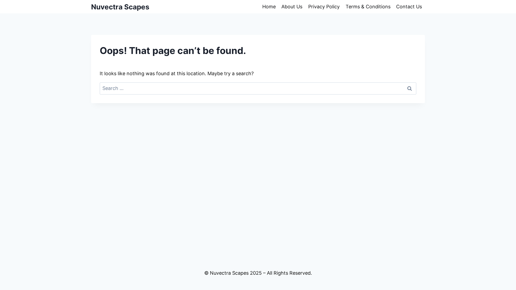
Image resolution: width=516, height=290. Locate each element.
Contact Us (409, 6)
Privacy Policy (324, 6)
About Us (291, 6)
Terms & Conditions (368, 6)
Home (269, 6)
